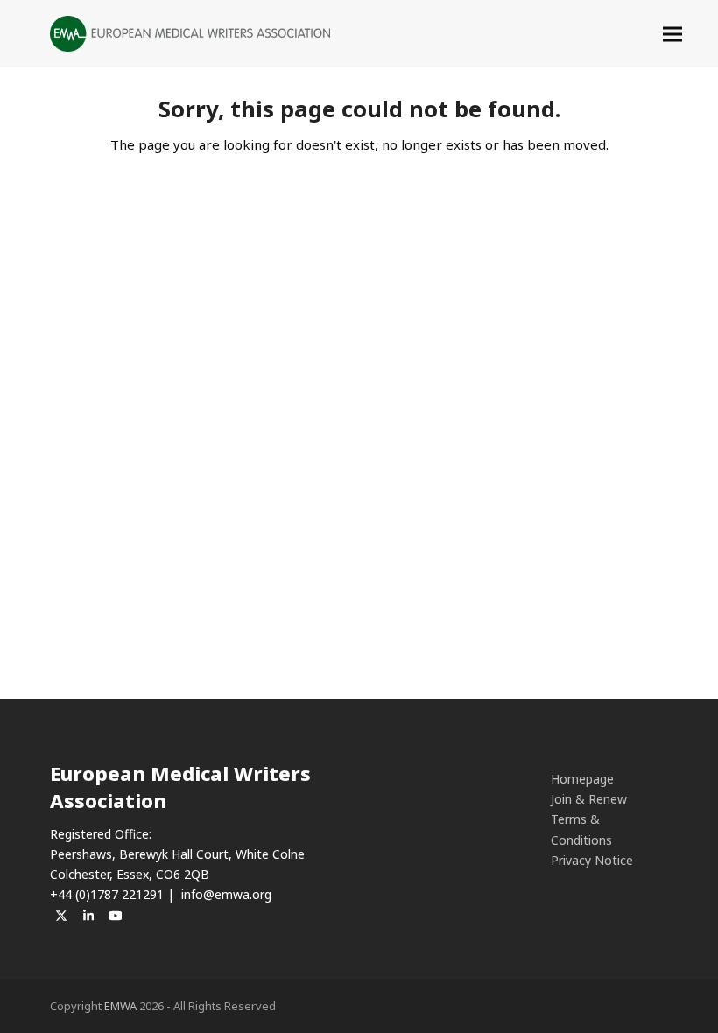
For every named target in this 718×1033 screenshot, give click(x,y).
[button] (672, 33)
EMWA (120, 1006)
